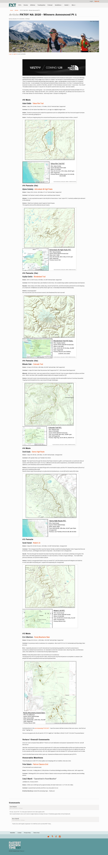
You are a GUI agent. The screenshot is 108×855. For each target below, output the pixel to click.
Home (11, 10)
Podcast (50, 5)
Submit (66, 5)
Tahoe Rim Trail (38, 103)
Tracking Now (41, 5)
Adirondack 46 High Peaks (43, 189)
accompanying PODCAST (42, 728)
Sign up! (96, 1)
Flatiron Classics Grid (40, 764)
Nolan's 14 (36, 543)
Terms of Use (36, 832)
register (15, 54)
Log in (91, 1)
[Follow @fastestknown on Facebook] (56, 837)
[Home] (13, 5)
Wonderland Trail (39, 276)
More (73, 5)
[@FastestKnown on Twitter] (48, 837)
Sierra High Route (38, 451)
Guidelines (58, 5)
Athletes (32, 5)
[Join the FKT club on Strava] (52, 837)
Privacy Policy (27, 832)
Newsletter (12, 832)
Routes (26, 5)
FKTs (19, 5)
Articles (16, 10)
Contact (19, 832)
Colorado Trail (38, 364)
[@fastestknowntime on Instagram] (60, 837)
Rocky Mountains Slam (42, 637)
